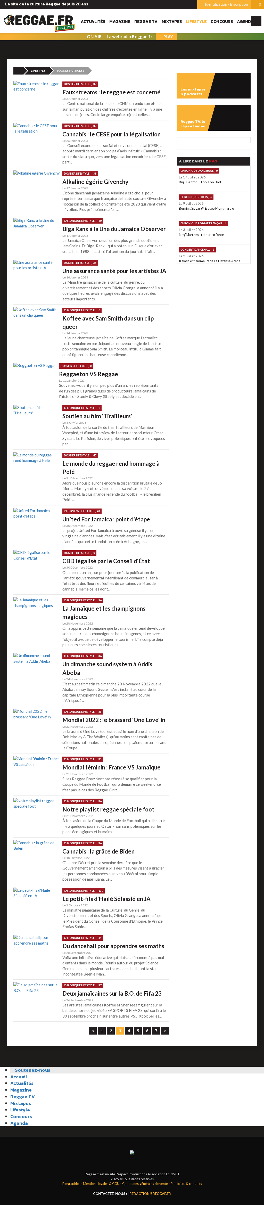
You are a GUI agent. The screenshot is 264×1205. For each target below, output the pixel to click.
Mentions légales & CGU (101, 1184)
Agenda (245, 21)
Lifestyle (196, 21)
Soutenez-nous (32, 1070)
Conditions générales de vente (145, 1184)
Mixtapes (172, 21)
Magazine (119, 21)
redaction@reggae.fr (150, 1194)
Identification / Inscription (226, 4)
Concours (222, 21)
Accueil (18, 1076)
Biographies (71, 1184)
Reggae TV (146, 21)
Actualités (93, 21)
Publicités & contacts (186, 1184)
